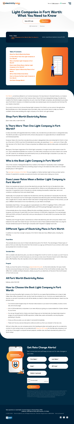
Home (10, 35)
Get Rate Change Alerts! (17, 80)
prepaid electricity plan (36, 267)
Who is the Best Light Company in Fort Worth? (21, 62)
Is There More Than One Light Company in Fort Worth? (22, 57)
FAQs (41, 409)
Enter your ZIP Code (41, 328)
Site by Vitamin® (59, 413)
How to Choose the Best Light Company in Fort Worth (22, 77)
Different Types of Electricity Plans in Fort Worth (22, 70)
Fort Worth (9, 96)
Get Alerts (33, 387)
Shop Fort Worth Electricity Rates (20, 54)
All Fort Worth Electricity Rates (19, 74)
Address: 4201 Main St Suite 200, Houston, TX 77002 (35, 411)
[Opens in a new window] (9, 418)
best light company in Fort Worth (17, 172)
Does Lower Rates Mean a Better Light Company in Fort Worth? (21, 66)
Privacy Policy (35, 409)
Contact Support (26, 409)
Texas (15, 35)
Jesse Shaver (49, 37)
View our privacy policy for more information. (46, 396)
